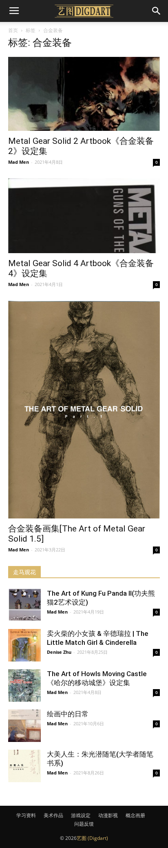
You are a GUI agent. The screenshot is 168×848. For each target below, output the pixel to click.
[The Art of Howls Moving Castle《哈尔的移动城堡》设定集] (24, 685)
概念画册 (135, 815)
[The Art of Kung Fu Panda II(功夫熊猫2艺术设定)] (24, 605)
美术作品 (53, 815)
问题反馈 (84, 823)
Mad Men (18, 162)
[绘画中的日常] (24, 725)
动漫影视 (108, 815)
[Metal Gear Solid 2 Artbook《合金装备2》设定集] (84, 94)
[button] (156, 11)
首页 (13, 30)
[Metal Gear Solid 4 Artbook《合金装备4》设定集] (84, 215)
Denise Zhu (59, 652)
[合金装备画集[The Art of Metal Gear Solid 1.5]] (84, 409)
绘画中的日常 (67, 714)
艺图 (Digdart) (92, 838)
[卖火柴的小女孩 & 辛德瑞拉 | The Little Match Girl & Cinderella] (24, 645)
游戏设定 (81, 815)
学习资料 (26, 815)
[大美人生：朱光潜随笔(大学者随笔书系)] (24, 766)
